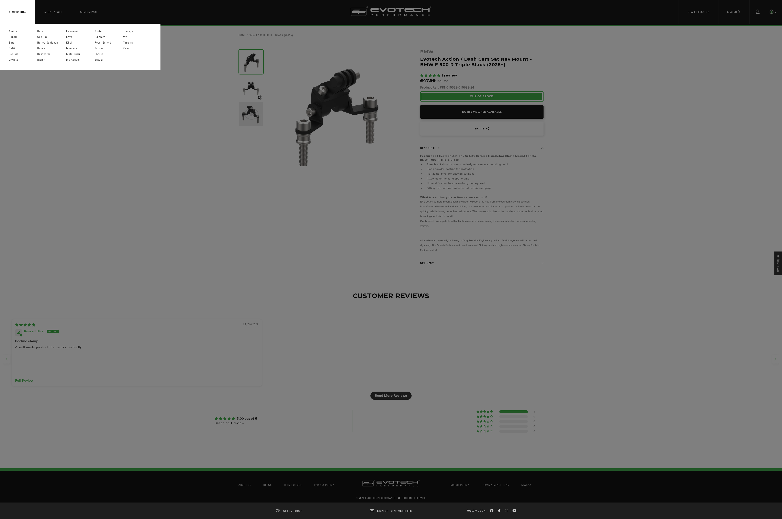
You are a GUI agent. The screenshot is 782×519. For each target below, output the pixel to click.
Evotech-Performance (380, 498)
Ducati (41, 31)
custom (89, 11)
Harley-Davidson (47, 42)
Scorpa (99, 48)
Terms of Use (293, 484)
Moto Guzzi (73, 54)
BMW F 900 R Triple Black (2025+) (271, 35)
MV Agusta (73, 59)
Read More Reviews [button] (391, 396)
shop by (17, 11)
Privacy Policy (324, 484)
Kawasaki (72, 31)
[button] (431, 75)
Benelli (13, 36)
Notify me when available (482, 111)
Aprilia (13, 31)
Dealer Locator (698, 11)
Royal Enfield (103, 42)
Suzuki (99, 59)
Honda (41, 48)
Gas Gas (42, 36)
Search (732, 11)
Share (479, 128)
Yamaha (128, 42)
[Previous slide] (6, 359)
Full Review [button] (24, 381)
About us (244, 484)
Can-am (13, 54)
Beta (12, 42)
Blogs (267, 484)
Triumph (128, 31)
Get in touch (293, 510)
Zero (126, 48)
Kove (69, 36)
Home (242, 35)
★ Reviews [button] (778, 263)
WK (125, 36)
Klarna (526, 484)
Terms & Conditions (495, 484)
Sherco (99, 54)
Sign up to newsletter (394, 510)
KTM (69, 42)
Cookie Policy (459, 484)
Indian (41, 59)
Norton (99, 31)
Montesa (71, 48)
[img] (25, 325)
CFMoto (13, 59)
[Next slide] (775, 359)
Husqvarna (44, 54)
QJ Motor (100, 36)
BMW (12, 48)
